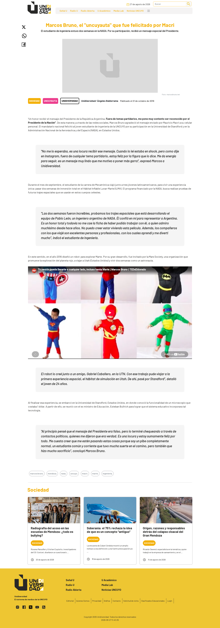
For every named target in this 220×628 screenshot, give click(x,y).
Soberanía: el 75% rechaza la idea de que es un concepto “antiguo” (109, 530)
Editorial (70, 601)
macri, (85, 473)
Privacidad (96, 601)
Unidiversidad (70, 100)
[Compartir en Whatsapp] (24, 35)
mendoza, (52, 473)
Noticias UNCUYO (135, 10)
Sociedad (34, 100)
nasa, (63, 473)
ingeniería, (107, 473)
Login (169, 601)
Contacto (117, 601)
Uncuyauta (50, 100)
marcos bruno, (36, 473)
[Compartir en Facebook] (24, 44)
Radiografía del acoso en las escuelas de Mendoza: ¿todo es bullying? (52, 531)
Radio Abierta (87, 10)
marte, (95, 473)
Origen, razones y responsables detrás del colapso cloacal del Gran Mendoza (164, 531)
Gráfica (107, 601)
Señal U (63, 10)
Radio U (74, 10)
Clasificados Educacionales (153, 601)
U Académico (104, 10)
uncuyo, (74, 473)
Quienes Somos (83, 601)
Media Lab (119, 10)
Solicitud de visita (131, 601)
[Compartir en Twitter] (24, 27)
